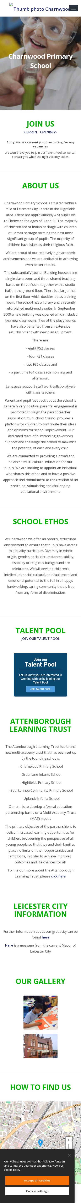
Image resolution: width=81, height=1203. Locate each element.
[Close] (69, 1155)
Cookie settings (37, 1191)
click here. (58, 876)
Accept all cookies (37, 1180)
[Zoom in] (69, 1140)
